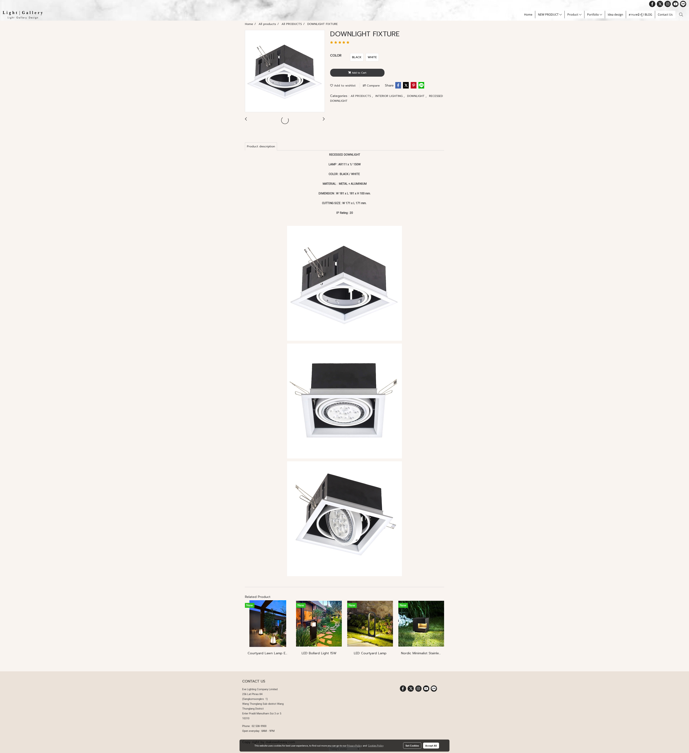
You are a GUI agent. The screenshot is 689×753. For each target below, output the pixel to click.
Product (573, 15)
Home (528, 15)
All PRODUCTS (361, 96)
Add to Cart (358, 73)
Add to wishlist (344, 85)
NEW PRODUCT (548, 15)
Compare (373, 85)
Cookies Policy (375, 745)
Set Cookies (412, 745)
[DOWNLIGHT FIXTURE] (285, 71)
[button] (681, 14)
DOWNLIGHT (416, 96)
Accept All (431, 745)
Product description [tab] (261, 146)
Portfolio (593, 15)
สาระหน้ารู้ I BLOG (640, 15)
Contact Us (665, 15)
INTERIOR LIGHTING (389, 96)
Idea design (615, 15)
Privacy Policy (354, 745)
